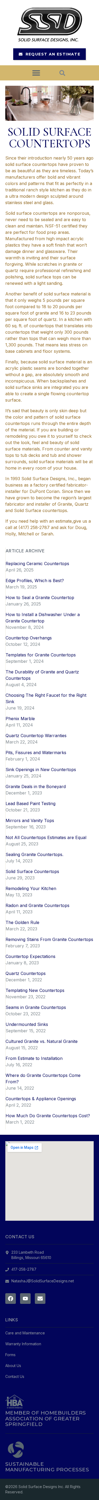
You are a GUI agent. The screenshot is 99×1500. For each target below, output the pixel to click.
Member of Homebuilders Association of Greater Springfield (45, 1418)
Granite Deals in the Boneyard (36, 786)
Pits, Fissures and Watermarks (36, 752)
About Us (13, 1365)
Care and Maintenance (25, 1333)
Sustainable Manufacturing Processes (47, 1467)
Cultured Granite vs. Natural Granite (42, 1041)
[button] (36, 72)
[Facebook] (10, 1298)
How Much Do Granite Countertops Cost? (48, 1115)
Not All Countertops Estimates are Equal (46, 837)
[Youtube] (25, 1298)
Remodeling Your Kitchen (31, 888)
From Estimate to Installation (34, 1058)
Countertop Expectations (30, 956)
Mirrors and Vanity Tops (30, 820)
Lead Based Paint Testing (30, 803)
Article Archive (25, 550)
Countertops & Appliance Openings (41, 1098)
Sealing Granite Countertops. (34, 854)
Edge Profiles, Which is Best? (35, 580)
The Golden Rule (22, 922)
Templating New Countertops (35, 990)
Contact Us (14, 1376)
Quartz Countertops (26, 973)
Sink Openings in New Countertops (41, 769)
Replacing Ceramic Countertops (37, 563)
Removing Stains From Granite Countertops (49, 939)
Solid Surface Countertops (32, 871)
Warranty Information (23, 1344)
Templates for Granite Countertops (41, 654)
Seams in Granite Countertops (36, 1007)
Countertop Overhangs (29, 638)
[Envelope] (40, 1298)
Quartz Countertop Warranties (36, 735)
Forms (10, 1354)
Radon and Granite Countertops (37, 905)
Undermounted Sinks (27, 1024)
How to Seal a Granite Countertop (40, 597)
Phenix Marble (20, 718)
